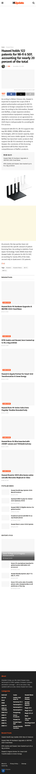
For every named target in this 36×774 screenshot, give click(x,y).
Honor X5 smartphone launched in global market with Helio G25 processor (22, 565)
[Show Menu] (2, 3)
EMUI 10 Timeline (4, 709)
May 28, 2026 (5, 480)
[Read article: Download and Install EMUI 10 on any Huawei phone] (6, 518)
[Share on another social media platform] (30, 94)
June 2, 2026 (5, 379)
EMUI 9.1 (4, 726)
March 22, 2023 (15, 511)
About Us (4, 763)
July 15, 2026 (15, 494)
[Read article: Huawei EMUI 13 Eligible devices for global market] (6, 509)
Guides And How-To (17, 698)
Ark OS (4, 697)
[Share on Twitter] (20, 94)
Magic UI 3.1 (28, 710)
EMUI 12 (4, 718)
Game (15, 695)
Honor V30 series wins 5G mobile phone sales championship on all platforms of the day (22, 584)
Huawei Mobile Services (18, 727)
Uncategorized (30, 723)
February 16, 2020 (8, 558)
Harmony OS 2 (17, 702)
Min (9, 66)
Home (3, 47)
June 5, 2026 (5, 311)
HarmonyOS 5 (17, 710)
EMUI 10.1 (4, 712)
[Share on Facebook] (11, 94)
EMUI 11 (4, 715)
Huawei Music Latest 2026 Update (22, 524)
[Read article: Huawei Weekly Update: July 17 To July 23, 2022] (6, 575)
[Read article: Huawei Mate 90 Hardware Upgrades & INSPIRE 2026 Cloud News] (18, 292)
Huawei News (10, 47)
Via (3, 263)
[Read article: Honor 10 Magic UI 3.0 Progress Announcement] (18, 550)
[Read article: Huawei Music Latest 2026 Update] (6, 526)
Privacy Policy (14, 763)
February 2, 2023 (16, 569)
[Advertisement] (18, 25)
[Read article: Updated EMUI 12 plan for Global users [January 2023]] (6, 501)
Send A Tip (4, 765)
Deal (3, 700)
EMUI (3, 703)
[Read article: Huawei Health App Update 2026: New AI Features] (6, 492)
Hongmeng (16, 712)
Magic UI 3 (28, 708)
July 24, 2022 (15, 578)
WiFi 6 (4, 270)
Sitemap (23, 763)
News (26, 716)
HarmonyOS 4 (17, 707)
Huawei (8, 267)
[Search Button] (33, 3)
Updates (27, 725)
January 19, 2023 (15, 503)
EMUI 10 (4, 705)
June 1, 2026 (5, 446)
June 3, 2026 (5, 345)
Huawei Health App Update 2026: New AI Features (17, 737)
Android (4, 695)
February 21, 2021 (16, 588)
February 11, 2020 (16, 520)
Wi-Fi (25, 267)
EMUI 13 (4, 720)
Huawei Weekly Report (27, 703)
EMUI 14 (4, 723)
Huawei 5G (16, 719)
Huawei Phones (27, 698)
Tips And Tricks (27, 719)
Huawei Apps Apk (17, 723)
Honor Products (16, 716)
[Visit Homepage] (17, 3)
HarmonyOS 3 (17, 704)
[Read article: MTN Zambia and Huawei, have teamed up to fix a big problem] (18, 326)
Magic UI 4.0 (29, 713)
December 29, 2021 (18, 66)
